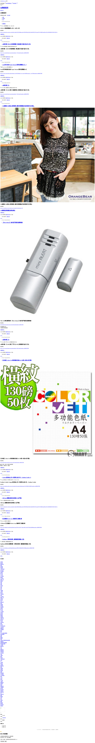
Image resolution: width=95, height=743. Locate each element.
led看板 (1, 664)
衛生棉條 (2, 689)
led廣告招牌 (2, 659)
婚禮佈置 (2, 650)
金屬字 (1, 657)
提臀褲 (1, 705)
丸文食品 (2, 578)
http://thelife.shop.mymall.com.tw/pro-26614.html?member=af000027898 (11, 324)
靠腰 (1, 635)
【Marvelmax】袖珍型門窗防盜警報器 (12, 222)
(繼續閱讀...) (2, 34)
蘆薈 (1, 695)
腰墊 (1, 636)
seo (0, 693)
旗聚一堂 (2, 579)
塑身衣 (1, 702)
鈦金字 (1, 663)
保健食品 (2, 617)
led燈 (1, 660)
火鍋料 (1, 591)
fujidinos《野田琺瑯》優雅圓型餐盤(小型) (13, 539)
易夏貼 (1, 572)
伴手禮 (1, 585)
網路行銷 (2, 692)
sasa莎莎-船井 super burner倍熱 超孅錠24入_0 (14, 64)
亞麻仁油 (2, 618)
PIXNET (40, 729)
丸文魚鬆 (2, 674)
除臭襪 (1, 566)
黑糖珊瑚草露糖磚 (3, 642)
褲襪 (1, 671)
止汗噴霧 (2, 576)
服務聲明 (57, 729)
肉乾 (1, 588)
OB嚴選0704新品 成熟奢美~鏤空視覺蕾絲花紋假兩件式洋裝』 (18, 106)
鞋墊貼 (1, 577)
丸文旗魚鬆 (2, 675)
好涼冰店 (2, 570)
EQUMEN (2, 704)
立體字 (1, 655)
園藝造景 (2, 628)
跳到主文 (2, 10)
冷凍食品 (2, 594)
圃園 (1, 701)
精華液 (1, 696)
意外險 (1, 624)
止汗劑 (1, 610)
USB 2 (4, 23)
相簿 (3, 17)
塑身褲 (1, 703)
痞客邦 (7, 36)
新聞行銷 (2, 694)
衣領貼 (1, 598)
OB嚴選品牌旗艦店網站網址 (7, 210)
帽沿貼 (1, 563)
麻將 (1, 676)
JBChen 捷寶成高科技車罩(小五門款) (12, 498)
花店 (1, 648)
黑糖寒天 (2, 641)
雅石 (1, 630)
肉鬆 (1, 583)
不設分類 (8, 15)
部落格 (3, 18)
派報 (1, 654)
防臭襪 (1, 567)
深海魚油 (2, 622)
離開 (5, 741)
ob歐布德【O (5, 85)
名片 (3, 19)
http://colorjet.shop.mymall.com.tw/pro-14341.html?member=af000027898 (12, 462)
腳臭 (1, 565)
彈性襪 (1, 670)
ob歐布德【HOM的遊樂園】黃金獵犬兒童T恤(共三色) (16, 44)
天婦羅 (1, 590)
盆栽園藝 (2, 629)
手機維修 (2, 687)
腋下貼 (1, 573)
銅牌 (1, 656)
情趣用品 (2, 682)
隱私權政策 (53, 729)
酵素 (1, 623)
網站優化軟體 (2, 643)
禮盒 (1, 584)
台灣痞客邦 (4, 8)
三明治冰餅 (2, 569)
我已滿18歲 (2, 741)
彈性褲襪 (2, 673)
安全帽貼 (2, 571)
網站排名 (2, 646)
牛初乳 (1, 621)
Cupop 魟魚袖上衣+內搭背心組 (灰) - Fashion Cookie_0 (16, 477)
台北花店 (2, 653)
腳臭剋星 (2, 564)
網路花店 (2, 649)
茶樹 (1, 697)
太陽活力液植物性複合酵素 (5, 640)
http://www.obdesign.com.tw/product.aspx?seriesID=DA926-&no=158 (11, 208)
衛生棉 (1, 688)
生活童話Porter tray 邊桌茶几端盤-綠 (12, 518)
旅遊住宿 (8, 38)
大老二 (1, 677)
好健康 (1, 616)
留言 (9, 36)
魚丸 (1, 589)
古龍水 (1, 700)
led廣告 (1, 662)
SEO (1, 647)
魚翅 (1, 595)
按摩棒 (1, 683)
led (0, 661)
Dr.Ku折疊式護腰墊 (3, 633)
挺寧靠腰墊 (2, 634)
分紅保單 (2, 627)
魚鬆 (1, 582)
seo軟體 (1, 645)
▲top (1, 60)
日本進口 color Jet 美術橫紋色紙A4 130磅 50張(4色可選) (17, 360)
